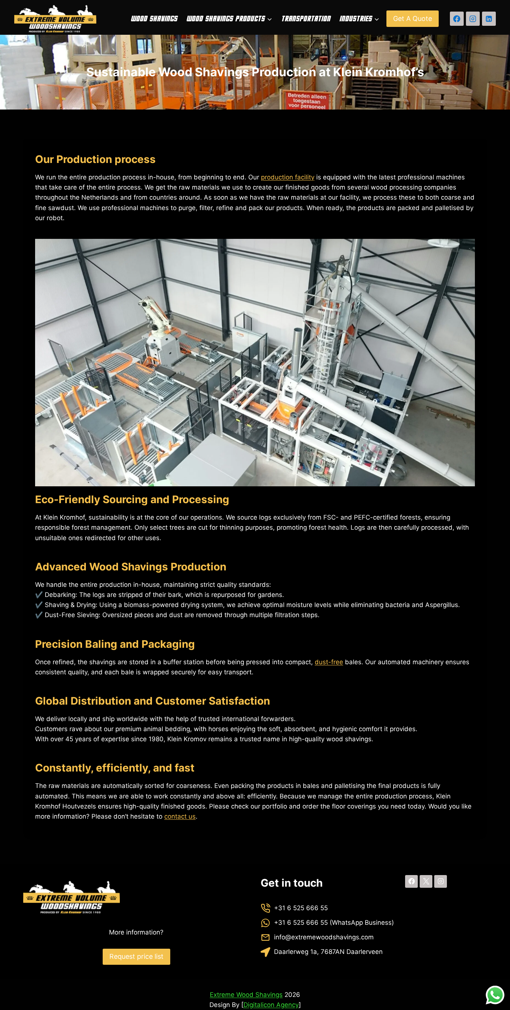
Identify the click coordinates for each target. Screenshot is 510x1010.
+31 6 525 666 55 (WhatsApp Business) (334, 922)
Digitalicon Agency (271, 1005)
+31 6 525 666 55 (301, 908)
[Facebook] (457, 18)
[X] (426, 881)
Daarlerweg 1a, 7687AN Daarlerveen (328, 951)
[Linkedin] (489, 18)
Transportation (305, 18)
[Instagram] (473, 18)
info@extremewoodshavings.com (324, 937)
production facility (287, 177)
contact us (180, 816)
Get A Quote (412, 18)
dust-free (329, 662)
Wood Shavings (154, 18)
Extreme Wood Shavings (246, 994)
